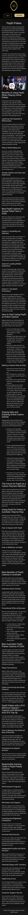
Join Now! (19, 15)
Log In (7, 15)
